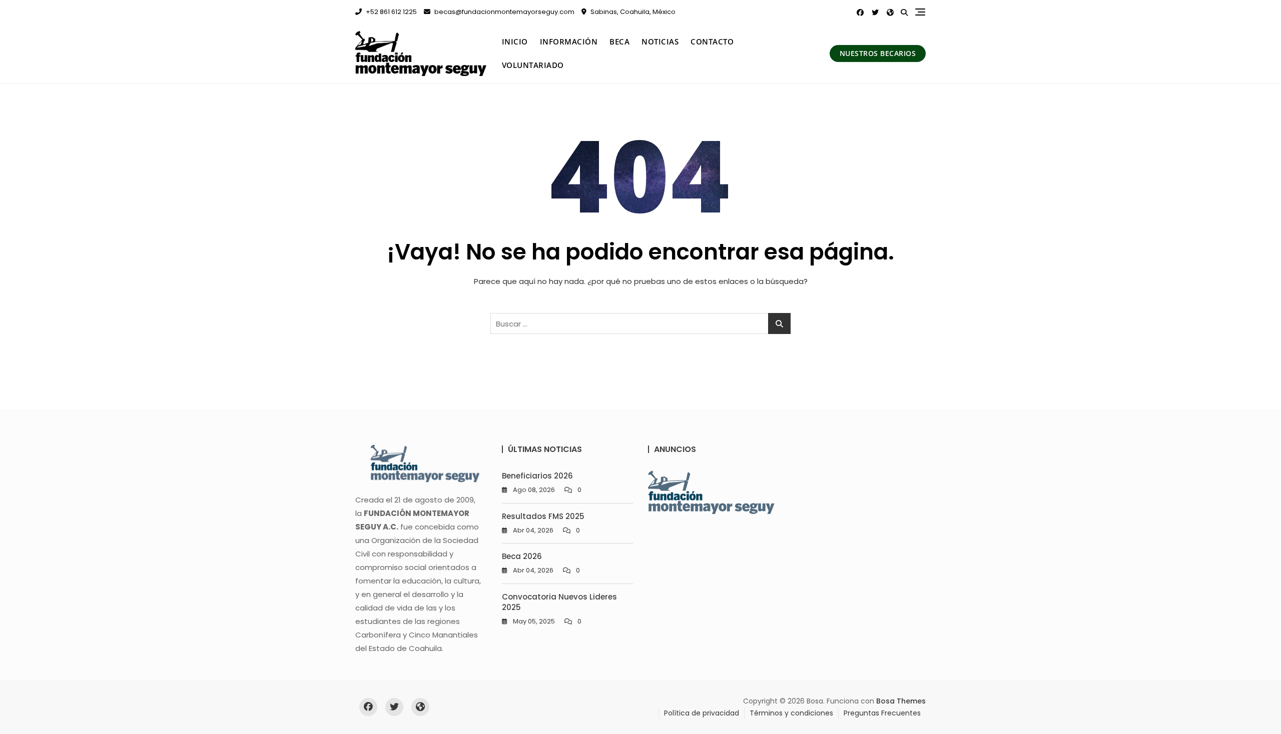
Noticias (660, 41)
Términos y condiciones (791, 713)
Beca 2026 (522, 556)
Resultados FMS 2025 (543, 516)
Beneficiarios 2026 (537, 475)
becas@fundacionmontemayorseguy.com (503, 11)
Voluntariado (533, 65)
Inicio (515, 41)
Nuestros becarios (878, 53)
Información (569, 41)
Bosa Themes (901, 701)
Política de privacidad (701, 713)
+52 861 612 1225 (390, 11)
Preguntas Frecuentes (882, 713)
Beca (619, 41)
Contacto (712, 41)
